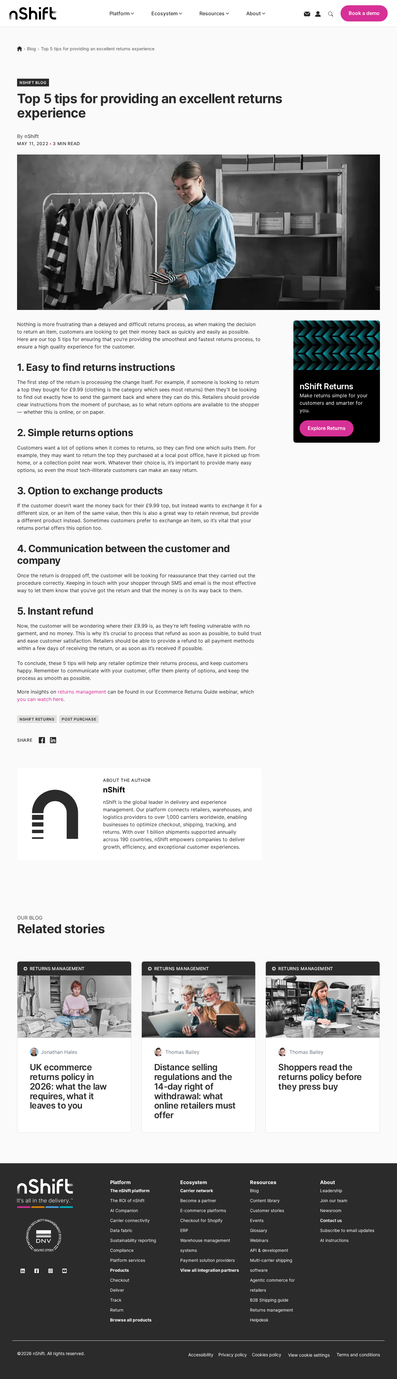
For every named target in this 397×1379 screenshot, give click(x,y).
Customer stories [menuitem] (267, 1210)
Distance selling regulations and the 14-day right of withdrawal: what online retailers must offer (195, 1091)
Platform (119, 13)
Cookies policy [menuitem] (266, 1354)
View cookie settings (309, 1355)
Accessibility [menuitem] (200, 1354)
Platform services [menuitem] (127, 1260)
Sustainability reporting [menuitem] (133, 1240)
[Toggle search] (331, 13)
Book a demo (364, 13)
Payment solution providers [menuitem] (207, 1260)
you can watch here (40, 699)
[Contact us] (307, 13)
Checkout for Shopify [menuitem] (201, 1220)
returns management (82, 692)
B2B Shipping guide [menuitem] (269, 1300)
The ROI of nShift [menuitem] (127, 1200)
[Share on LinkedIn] (53, 740)
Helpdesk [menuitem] (259, 1319)
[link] (45, 1193)
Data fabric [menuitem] (121, 1230)
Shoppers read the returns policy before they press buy (320, 1077)
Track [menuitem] (115, 1300)
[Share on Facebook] (42, 740)
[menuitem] (129, 1190)
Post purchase (79, 719)
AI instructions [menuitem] (334, 1240)
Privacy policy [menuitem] (232, 1354)
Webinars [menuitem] (259, 1240)
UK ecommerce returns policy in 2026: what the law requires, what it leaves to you (68, 1086)
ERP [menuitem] (184, 1230)
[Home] (19, 48)
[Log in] (318, 13)
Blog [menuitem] (254, 1190)
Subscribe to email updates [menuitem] (347, 1230)
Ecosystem (164, 13)
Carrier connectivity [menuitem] (130, 1220)
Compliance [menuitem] (122, 1250)
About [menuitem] (327, 1182)
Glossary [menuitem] (258, 1230)
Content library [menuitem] (265, 1200)
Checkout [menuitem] (119, 1280)
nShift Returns (37, 719)
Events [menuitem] (257, 1220)
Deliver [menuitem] (117, 1290)
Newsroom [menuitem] (330, 1210)
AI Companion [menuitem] (124, 1210)
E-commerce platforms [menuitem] (203, 1210)
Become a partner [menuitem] (198, 1200)
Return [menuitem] (116, 1310)
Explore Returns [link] (327, 428)
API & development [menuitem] (269, 1250)
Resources (212, 13)
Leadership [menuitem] (331, 1190)
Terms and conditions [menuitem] (358, 1354)
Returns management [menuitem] (271, 1310)
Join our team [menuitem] (333, 1200)
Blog (31, 48)
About (253, 13)
